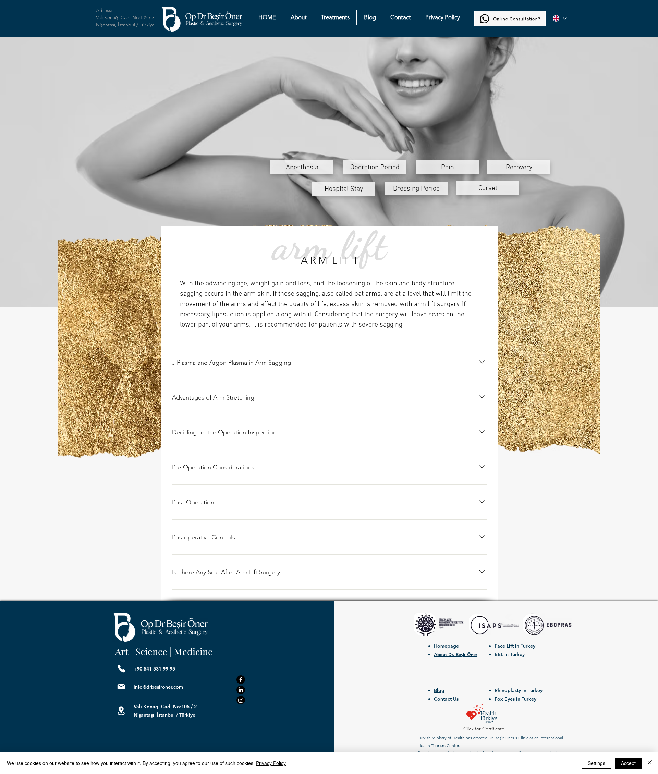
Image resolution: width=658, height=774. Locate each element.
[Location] (121, 711)
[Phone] (121, 668)
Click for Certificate (483, 729)
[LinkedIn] (240, 690)
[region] (301, 167)
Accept (628, 763)
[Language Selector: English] (559, 18)
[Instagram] (240, 700)
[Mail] (121, 686)
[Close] (650, 763)
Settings (596, 763)
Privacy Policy (271, 763)
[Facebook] (240, 679)
